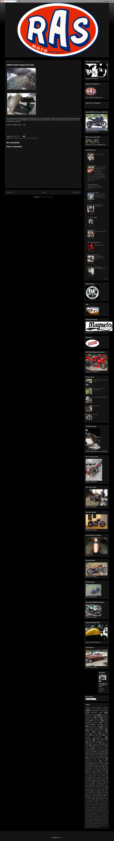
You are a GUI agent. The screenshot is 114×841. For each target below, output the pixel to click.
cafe (105, 820)
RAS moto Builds (101, 813)
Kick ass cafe (98, 780)
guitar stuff (102, 822)
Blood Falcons (100, 801)
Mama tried (105, 810)
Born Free (93, 803)
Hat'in (93, 809)
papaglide (88, 789)
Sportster (89, 739)
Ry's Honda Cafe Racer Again (96, 757)
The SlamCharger (94, 797)
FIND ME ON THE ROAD (95, 267)
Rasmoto (101, 795)
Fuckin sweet (93, 778)
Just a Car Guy (92, 165)
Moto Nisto (94, 792)
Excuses (97, 807)
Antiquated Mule (93, 184)
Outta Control (89, 794)
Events (99, 774)
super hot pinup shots (97, 708)
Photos (97, 794)
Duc (102, 783)
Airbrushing (88, 783)
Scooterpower (89, 814)
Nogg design (91, 230)
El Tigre (105, 728)
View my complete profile (101, 690)
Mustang (88, 740)
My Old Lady (97, 784)
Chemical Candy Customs (95, 205)
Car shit (96, 783)
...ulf (95, 219)
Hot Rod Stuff (89, 780)
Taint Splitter (100, 739)
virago (106, 751)
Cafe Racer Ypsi (94, 726)
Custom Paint (93, 742)
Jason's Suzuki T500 (95, 810)
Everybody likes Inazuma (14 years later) (99, 258)
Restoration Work (92, 733)
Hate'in (98, 809)
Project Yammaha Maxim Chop (97, 761)
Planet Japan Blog (93, 192)
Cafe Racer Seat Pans (98, 768)
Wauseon (100, 820)
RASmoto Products (99, 710)
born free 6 (97, 721)
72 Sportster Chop (101, 724)
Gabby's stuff (89, 751)
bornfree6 (102, 771)
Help (103, 809)
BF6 (98, 717)
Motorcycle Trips (91, 760)
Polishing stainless (97, 775)
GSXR (87, 765)
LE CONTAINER (92, 217)
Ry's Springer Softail (97, 721)
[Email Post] (24, 136)
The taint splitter (104, 816)
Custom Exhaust (98, 806)
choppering (89, 772)
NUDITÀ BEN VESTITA (94, 242)
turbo (88, 826)
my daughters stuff (91, 800)
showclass (105, 825)
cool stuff (88, 747)
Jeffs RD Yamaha (96, 765)
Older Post (76, 192)
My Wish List (91, 766)
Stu (98, 816)
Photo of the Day (98, 154)
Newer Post (10, 192)
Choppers (96, 414)
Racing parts (104, 794)
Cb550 (93, 804)
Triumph (98, 819)
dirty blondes (102, 786)
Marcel (106, 765)
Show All (106, 278)
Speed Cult (93, 816)
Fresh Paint (97, 206)
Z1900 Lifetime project (98, 745)
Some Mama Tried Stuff (99, 397)
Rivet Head (91, 153)
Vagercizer (93, 820)
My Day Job (97, 735)
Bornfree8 (100, 803)
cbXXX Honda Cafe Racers (31, 138)
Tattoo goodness (92, 771)
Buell (87, 778)
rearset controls (97, 789)
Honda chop (96, 405)
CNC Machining (93, 753)
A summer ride (100, 772)
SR (107, 769)
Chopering (104, 804)
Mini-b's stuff (91, 715)
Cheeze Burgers (90, 774)
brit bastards (97, 798)
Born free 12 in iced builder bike (98, 389)
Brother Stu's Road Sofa (99, 777)
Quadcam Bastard (90, 813)
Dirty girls (92, 807)
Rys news (105, 784)
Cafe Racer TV (102, 740)
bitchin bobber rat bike (100, 781)
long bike (99, 823)
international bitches (90, 823)
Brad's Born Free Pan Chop (97, 755)
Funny (87, 754)
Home (44, 192)
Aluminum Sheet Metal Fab (95, 759)
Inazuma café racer (93, 254)
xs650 (88, 731)
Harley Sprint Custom (96, 730)
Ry (101, 681)
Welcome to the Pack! (100, 268)
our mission (98, 825)
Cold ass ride (89, 806)
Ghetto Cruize (104, 807)
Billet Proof (92, 801)
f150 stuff (88, 822)
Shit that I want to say (98, 814)
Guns (88, 809)
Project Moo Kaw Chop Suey (94, 769)
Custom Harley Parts (99, 750)
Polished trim (103, 811)
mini (104, 798)
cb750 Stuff (20, 138)
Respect (100, 766)
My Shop (96, 811)
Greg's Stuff (103, 778)
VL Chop (98, 751)
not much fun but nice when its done (96, 787)
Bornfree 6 (96, 754)
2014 (99, 800)
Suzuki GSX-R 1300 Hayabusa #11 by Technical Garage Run (100, 195)
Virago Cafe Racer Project (97, 727)
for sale (95, 822)
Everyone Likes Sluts (99, 763)
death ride (93, 786)
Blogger (60, 837)
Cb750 (98, 804)
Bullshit (99, 731)
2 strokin (95, 791)
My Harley (103, 792)
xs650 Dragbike (94, 826)
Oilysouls (105, 756)
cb (88, 786)
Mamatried (89, 811)
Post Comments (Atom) (47, 197)
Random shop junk (92, 795)
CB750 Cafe (14, 138)
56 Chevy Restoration (97, 736)
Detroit (103, 753)
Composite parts (97, 744)
